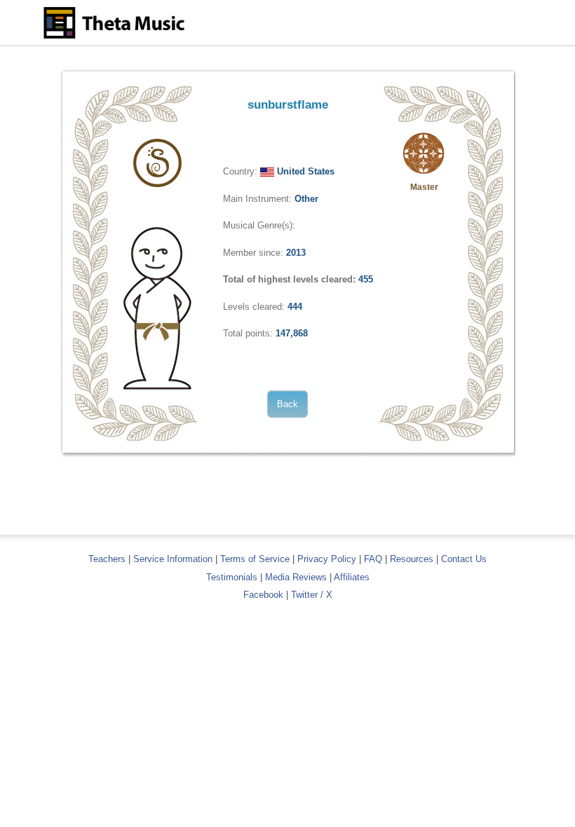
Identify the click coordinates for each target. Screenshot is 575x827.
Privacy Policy (326, 559)
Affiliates (352, 577)
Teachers (108, 559)
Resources (411, 559)
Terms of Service (255, 559)
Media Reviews (296, 577)
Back (287, 404)
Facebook (263, 594)
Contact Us (464, 559)
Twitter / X (311, 594)
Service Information (172, 559)
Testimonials (231, 577)
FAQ (373, 559)
